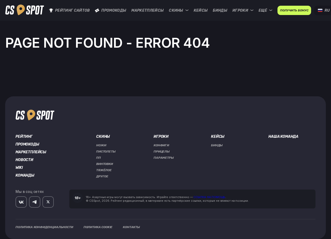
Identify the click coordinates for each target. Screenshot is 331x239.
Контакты (131, 227)
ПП (98, 157)
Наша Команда (283, 137)
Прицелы (162, 151)
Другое (102, 176)
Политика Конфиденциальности (44, 227)
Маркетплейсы (147, 10)
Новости (24, 160)
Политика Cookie (98, 227)
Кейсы (201, 10)
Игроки (240, 10)
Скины (176, 10)
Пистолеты (106, 151)
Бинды (220, 10)
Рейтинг (24, 137)
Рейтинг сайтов (72, 10)
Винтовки (104, 163)
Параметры (164, 157)
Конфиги (161, 145)
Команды (25, 175)
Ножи (101, 145)
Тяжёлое (104, 170)
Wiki (19, 168)
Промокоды (113, 10)
